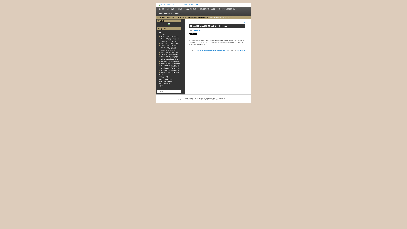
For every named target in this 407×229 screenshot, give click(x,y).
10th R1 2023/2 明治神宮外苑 (170, 61)
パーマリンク (241, 51)
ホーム (159, 17)
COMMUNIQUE (191, 9)
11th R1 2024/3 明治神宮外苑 (170, 66)
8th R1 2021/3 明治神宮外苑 (169, 52)
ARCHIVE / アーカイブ (168, 17)
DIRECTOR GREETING (227, 9)
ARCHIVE (170, 9)
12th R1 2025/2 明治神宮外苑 (170, 70)
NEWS (180, 9)
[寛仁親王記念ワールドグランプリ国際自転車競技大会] (181, 5)
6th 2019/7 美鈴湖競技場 (168, 48)
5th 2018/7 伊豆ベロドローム (170, 46)
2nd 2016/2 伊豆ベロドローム (170, 39)
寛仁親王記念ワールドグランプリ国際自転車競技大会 (202, 99)
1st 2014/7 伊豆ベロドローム (170, 37)
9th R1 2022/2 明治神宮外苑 (169, 57)
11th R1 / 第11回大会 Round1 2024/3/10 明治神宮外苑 (192, 17)
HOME (161, 9)
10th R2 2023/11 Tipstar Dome (170, 64)
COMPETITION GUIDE (207, 9)
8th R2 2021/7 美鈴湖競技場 (169, 55)
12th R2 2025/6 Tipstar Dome (170, 72)
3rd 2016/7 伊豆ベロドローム (170, 41)
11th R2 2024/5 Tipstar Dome (170, 68)
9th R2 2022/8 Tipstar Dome (169, 59)
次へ (244, 22)
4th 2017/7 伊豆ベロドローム (170, 43)
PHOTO (177, 13)
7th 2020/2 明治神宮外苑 (168, 50)
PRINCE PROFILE (165, 13)
